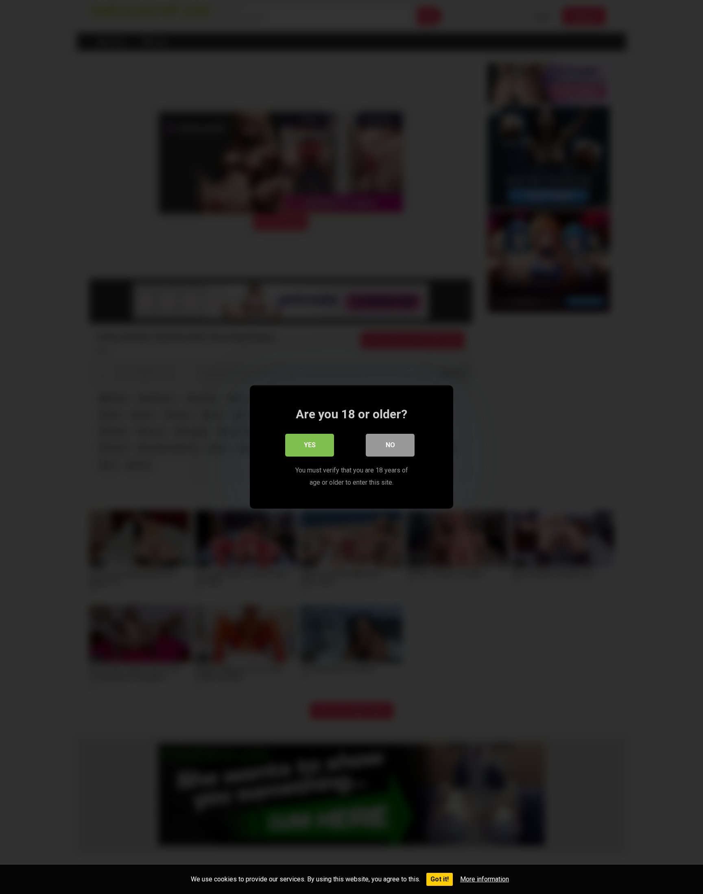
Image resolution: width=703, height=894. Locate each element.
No (390, 445)
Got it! (439, 879)
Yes (310, 445)
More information (484, 879)
